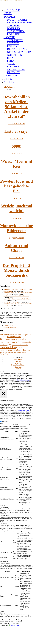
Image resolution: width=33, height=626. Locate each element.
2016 (1, 334)
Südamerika (21, 350)
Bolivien (13, 66)
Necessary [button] (3, 420)
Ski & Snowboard (19, 22)
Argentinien (16, 69)
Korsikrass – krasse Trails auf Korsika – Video (16, 296)
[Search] (8, 372)
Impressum (18, 363)
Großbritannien (19, 52)
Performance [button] (3, 513)
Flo (11, 341)
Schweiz (13, 43)
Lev (9, 344)
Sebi (14, 350)
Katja (1, 345)
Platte (20, 347)
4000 (11, 334)
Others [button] (2, 611)
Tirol (1, 352)
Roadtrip (3, 350)
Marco (18, 345)
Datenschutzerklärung (18, 365)
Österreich (15, 40)
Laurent (5, 345)
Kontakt (18, 361)
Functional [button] (3, 505)
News (8, 13)
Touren (9, 16)
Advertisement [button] (4, 561)
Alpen (25, 334)
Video (10, 352)
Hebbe (15, 342)
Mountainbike (17, 19)
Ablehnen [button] (10, 389)
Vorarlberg (23, 352)
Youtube (18, 369)
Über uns (10, 75)
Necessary (5, 421)
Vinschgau (19, 352)
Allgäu (21, 334)
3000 (8, 334)
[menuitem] (18, 10)
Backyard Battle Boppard (11, 302)
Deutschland (17, 49)
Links (8, 78)
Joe (30, 342)
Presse (22, 347)
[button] (9, 86)
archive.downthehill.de (10, 327)
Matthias (26, 345)
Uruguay (13, 72)
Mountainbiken (8, 347)
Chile (11, 63)
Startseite (12, 10)
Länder (9, 37)
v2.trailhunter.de (8, 325)
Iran (10, 57)
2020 (5, 334)
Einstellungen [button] (4, 389)
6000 (18, 334)
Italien (12, 46)
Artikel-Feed (18, 359)
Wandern (13, 28)
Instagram (18, 367)
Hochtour (21, 342)
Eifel (8, 342)
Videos (14, 352)
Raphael (27, 347)
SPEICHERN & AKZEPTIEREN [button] (9, 623)
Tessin (28, 350)
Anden (9, 337)
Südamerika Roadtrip (16, 33)
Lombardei (14, 345)
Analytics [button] (2, 522)
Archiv (9, 82)
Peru (10, 60)
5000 (15, 334)
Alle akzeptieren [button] (17, 389)
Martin (22, 345)
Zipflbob (13, 25)
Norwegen (14, 55)
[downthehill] (16, 3)
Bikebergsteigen (8, 339)
